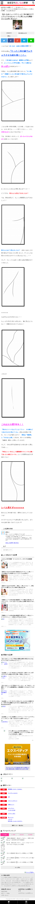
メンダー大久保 (11, 810)
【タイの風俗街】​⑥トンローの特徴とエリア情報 (19, 862)
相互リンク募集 (5, 893)
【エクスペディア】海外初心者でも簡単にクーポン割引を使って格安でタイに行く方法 (17, 768)
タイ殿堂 (13, 834)
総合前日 (22, 834)
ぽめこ (9, 35)
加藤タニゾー (11, 804)
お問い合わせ (4, 895)
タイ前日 (5, 834)
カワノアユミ (11, 808)
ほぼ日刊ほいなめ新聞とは (25, 893)
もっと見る (17, 867)
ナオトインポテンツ (12, 800)
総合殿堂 (30, 834)
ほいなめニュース (23, 33)
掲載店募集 (4, 891)
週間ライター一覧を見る (17, 825)
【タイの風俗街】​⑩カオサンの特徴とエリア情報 (19, 853)
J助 (9, 796)
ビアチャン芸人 (11, 813)
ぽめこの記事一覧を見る (12, 542)
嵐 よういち (10, 817)
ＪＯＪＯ (10, 819)
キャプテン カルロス (13, 793)
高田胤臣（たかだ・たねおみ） (15, 789)
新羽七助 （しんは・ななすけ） (15, 821)
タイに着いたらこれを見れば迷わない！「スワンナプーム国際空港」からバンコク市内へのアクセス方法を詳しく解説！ (20, 732)
